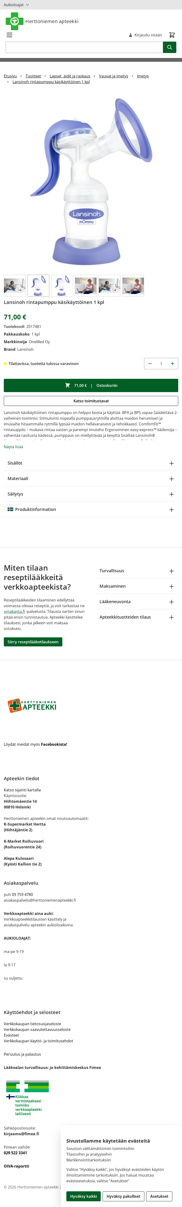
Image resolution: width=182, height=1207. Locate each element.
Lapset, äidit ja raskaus (70, 76)
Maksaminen (113, 586)
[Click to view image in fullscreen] (91, 181)
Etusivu (10, 76)
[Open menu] (9, 35)
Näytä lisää (13, 446)
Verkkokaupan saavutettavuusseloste (37, 1029)
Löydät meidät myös (35, 744)
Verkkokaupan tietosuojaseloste (32, 1023)
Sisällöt (15, 463)
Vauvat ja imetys (113, 76)
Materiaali (18, 478)
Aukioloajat (14, 4)
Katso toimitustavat (91, 401)
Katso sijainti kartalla (22, 790)
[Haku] (169, 47)
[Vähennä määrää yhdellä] (149, 363)
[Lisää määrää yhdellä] (172, 363)
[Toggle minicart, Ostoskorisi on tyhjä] (172, 35)
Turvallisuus (112, 570)
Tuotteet (33, 76)
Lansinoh (25, 349)
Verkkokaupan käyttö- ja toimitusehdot (38, 1041)
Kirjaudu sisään (148, 35)
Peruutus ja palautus (22, 1054)
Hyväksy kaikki (83, 1196)
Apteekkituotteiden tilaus (125, 617)
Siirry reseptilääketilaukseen (33, 641)
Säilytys (15, 494)
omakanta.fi (14, 611)
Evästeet (11, 1035)
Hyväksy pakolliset (123, 1196)
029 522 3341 (15, 1152)
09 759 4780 (22, 894)
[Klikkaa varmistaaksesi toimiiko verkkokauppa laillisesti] (91, 1098)
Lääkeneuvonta (115, 601)
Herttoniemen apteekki (52, 21)
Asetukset (159, 1196)
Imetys (143, 76)
